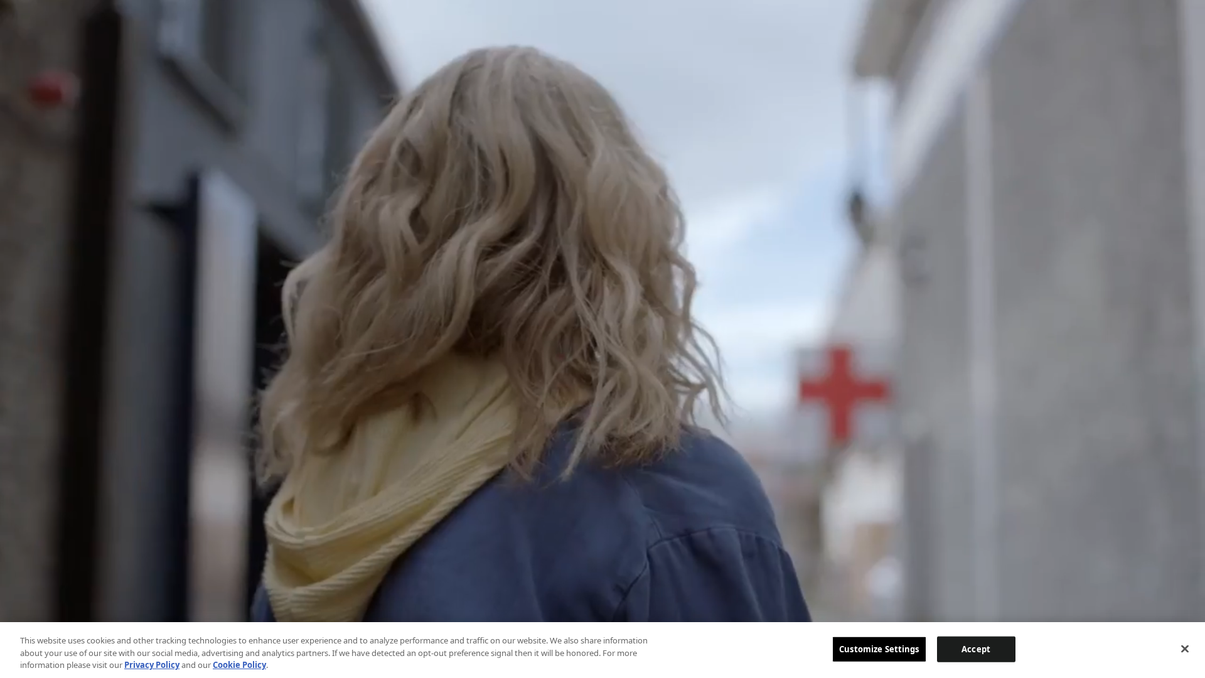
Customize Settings (879, 648)
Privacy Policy (151, 664)
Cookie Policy (239, 664)
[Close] (1185, 648)
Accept (975, 648)
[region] (602, 650)
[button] (1168, 27)
